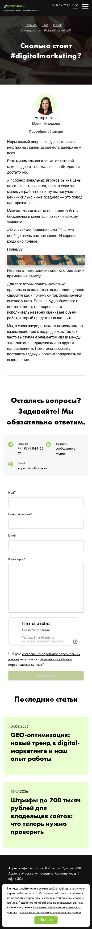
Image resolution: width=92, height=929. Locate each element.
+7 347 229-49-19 (63, 5)
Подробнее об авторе (46, 131)
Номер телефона (20, 514)
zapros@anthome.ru (32, 468)
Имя (12, 492)
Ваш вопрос (17, 559)
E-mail (12, 535)
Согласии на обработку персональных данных (50, 912)
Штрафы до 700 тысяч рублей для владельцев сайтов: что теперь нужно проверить (46, 816)
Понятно (46, 920)
